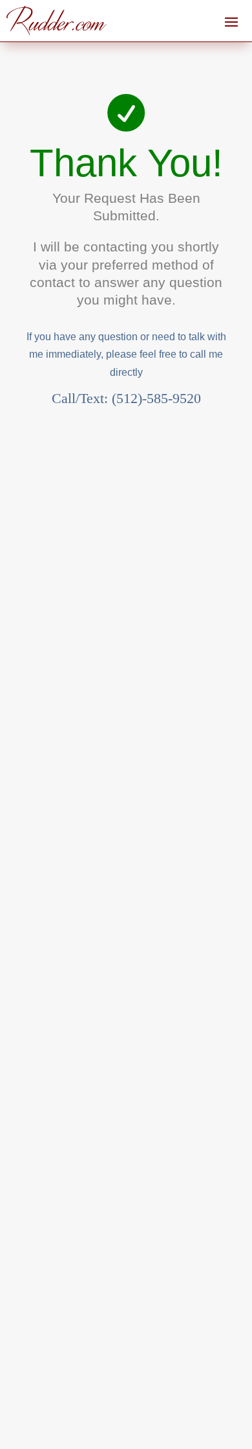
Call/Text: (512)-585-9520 (126, 398)
